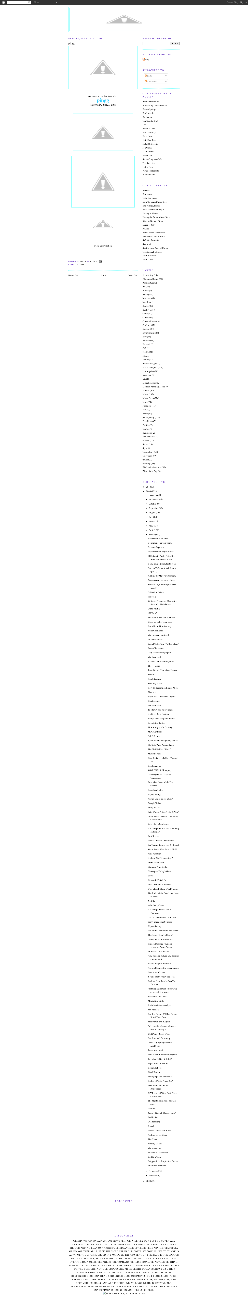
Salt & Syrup (154, 736)
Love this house (155, 639)
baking (146, 294)
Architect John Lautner (158, 714)
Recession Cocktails (157, 996)
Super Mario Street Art (158, 1063)
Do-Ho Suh (153, 1117)
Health (146, 351)
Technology (148, 451)
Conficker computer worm (160, 542)
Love (150, 875)
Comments (152, 81)
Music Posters (154, 753)
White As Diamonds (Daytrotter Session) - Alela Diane (162, 602)
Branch (151, 1126)
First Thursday (149, 132)
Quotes (146, 428)
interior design (149, 363)
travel (145, 459)
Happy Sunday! (155, 926)
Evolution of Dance (157, 1165)
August (152, 512)
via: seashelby (154, 1147)
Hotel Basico (154, 1072)
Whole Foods (149, 174)
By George (147, 116)
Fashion (146, 340)
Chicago (146, 313)
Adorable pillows (156, 905)
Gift (144, 348)
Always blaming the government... (163, 967)
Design (80, 264)
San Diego (147, 432)
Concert (146, 317)
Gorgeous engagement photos (161, 580)
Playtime (152, 692)
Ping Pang (147, 421)
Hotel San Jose (149, 139)
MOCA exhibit (155, 731)
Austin (146, 290)
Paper (145, 413)
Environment (149, 332)
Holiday (146, 359)
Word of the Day (150, 471)
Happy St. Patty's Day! (158, 880)
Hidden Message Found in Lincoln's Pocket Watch (160, 945)
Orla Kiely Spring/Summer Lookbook (160, 1044)
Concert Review (150, 321)
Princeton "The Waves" (158, 1152)
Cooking (147, 325)
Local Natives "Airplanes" (160, 884)
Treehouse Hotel (155, 1050)
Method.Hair (148, 151)
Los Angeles (148, 371)
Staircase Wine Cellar (158, 866)
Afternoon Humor (151, 278)
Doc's (145, 124)
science (146, 440)
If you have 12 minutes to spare (162, 563)
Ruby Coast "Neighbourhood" (161, 718)
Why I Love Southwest (158, 823)
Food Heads (148, 136)
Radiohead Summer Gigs (159, 1005)
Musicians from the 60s (158, 951)
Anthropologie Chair (157, 1134)
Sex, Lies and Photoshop (159, 1038)
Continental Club (151, 120)
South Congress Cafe (152, 159)
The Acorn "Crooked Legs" (160, 934)
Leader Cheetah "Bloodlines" (161, 840)
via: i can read (154, 656)
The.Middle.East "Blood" (159, 749)
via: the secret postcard (158, 635)
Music (145, 394)
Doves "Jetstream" (156, 648)
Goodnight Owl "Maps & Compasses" (159, 776)
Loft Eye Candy (155, 1156)
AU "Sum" (152, 613)
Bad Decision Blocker (158, 538)
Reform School (154, 1067)
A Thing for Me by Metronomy (162, 575)
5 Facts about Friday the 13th (161, 976)
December (153, 494)
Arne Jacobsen (154, 853)
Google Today (154, 803)
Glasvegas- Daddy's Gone (159, 871)
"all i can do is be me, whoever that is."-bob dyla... (162, 1027)
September (154, 508)
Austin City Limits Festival (155, 105)
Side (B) (151, 674)
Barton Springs (149, 109)
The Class (152, 1139)
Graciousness (154, 700)
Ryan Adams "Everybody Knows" (163, 740)
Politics (146, 424)
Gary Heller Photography (159, 652)
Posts (149, 75)
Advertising (148, 275)
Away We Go (154, 807)
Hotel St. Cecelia (150, 143)
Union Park (148, 166)
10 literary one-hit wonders (160, 709)
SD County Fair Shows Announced (158, 1087)
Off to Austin (154, 608)
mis (144, 378)
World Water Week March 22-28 (162, 849)
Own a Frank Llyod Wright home (163, 888)
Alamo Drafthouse (151, 101)
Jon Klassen (153, 1009)
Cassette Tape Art (156, 547)
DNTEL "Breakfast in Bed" (160, 1130)
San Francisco (149, 436)
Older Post (132, 275)
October (153, 503)
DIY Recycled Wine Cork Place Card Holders (162, 1095)
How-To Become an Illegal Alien (163, 687)
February (153, 1170)
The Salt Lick (149, 163)
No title (151, 900)
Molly (146, 59)
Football (146, 344)
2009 (148, 491)
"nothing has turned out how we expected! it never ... (162, 990)
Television (147, 455)
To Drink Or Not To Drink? (160, 1058)
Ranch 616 (148, 155)
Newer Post (73, 275)
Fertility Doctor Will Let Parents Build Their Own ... (162, 1015)
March (152, 534)
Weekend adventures (152, 467)
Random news (154, 765)
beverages (147, 298)
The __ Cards (154, 665)
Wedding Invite (155, 683)
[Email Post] (101, 261)
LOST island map (156, 862)
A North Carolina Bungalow (161, 661)
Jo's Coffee (147, 147)
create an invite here (103, 245)
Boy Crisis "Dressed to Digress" (162, 696)
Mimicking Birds (156, 1000)
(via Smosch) (154, 1121)
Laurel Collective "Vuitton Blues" (163, 643)
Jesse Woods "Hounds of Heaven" (163, 670)
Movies (146, 390)
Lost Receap (153, 836)
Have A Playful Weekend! (159, 963)
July (151, 516)
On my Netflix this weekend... (161, 939)
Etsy (145, 336)
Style (145, 448)
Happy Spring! (154, 794)
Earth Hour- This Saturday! (160, 626)
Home (103, 275)
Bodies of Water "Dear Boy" (160, 1080)
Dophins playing (155, 789)
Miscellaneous (149, 382)
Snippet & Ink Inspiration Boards (163, 1161)
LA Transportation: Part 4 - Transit (163, 844)
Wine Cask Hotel (155, 630)
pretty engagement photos (160, 921)
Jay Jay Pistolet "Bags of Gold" (162, 1112)
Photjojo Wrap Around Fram (161, 744)
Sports (145, 444)
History (146, 355)
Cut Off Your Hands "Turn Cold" (162, 917)
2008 (148, 1180)
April (151, 530)
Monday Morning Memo (154, 386)
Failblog (152, 596)
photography (148, 417)
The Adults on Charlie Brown (161, 617)
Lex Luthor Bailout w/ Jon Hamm (163, 930)
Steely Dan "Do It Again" (159, 1021)
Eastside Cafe (149, 128)
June (151, 521)
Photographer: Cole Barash (160, 1076)
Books (145, 305)
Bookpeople (148, 113)
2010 (148, 486)
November (154, 499)
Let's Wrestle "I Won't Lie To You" (163, 811)
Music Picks (148, 398)
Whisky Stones (155, 1143)
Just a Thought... (150, 367)
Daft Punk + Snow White (159, 1033)
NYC (145, 409)
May (151, 525)
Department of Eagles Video (161, 551)
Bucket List (148, 309)
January (152, 1175)
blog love (147, 301)
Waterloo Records (151, 170)
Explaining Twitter (156, 722)
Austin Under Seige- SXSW (160, 798)
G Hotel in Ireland (156, 592)
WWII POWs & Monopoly (160, 770)
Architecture (148, 282)
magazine (147, 374)
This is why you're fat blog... (160, 727)
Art (144, 286)
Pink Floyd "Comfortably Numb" (163, 1054)
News (145, 401)
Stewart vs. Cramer (156, 972)
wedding (146, 463)
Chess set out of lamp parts (160, 621)
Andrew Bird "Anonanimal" (160, 858)
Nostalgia (147, 405)
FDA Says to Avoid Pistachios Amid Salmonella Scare (161, 557)
